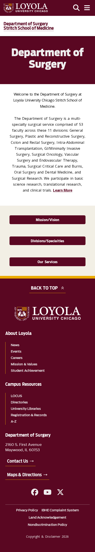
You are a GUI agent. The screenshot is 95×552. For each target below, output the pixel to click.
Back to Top (44, 288)
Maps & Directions (24, 474)
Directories (19, 402)
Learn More (62, 190)
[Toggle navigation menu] (87, 8)
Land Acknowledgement (47, 517)
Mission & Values (24, 364)
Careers (17, 358)
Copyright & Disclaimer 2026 (47, 536)
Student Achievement (28, 370)
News (15, 345)
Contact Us (17, 461)
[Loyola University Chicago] (26, 8)
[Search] (76, 8)
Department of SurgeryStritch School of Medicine (29, 26)
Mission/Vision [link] (47, 220)
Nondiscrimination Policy (47, 524)
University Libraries (26, 408)
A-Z (13, 421)
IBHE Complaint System (60, 510)
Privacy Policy (27, 510)
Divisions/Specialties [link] (47, 241)
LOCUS (16, 396)
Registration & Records (29, 415)
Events (16, 351)
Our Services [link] (47, 262)
